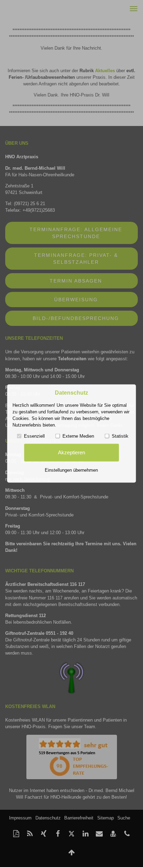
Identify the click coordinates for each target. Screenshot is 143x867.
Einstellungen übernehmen (71, 469)
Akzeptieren (71, 452)
